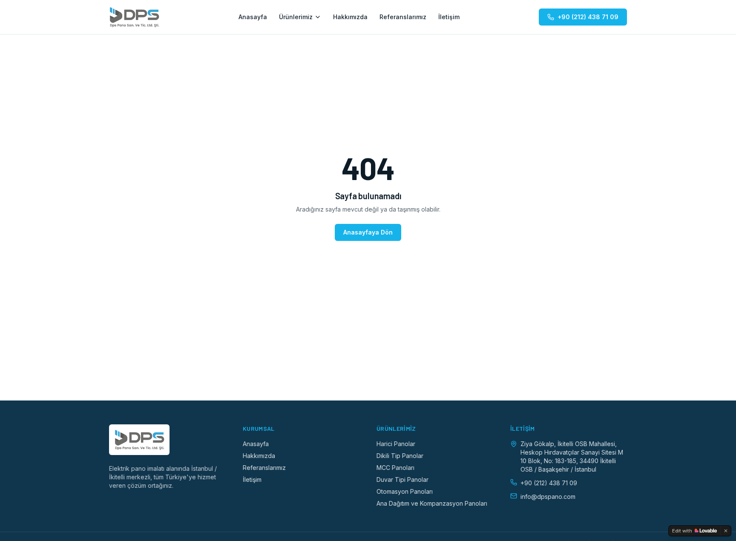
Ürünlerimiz (296, 16)
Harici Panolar (396, 443)
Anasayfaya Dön (368, 232)
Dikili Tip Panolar (400, 455)
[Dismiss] (726, 531)
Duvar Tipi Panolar (402, 479)
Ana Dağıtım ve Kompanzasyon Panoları (432, 503)
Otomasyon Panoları (405, 491)
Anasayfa (253, 16)
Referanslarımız (403, 16)
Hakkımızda (350, 16)
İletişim (449, 16)
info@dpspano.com (547, 496)
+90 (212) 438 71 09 (588, 16)
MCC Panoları (395, 467)
